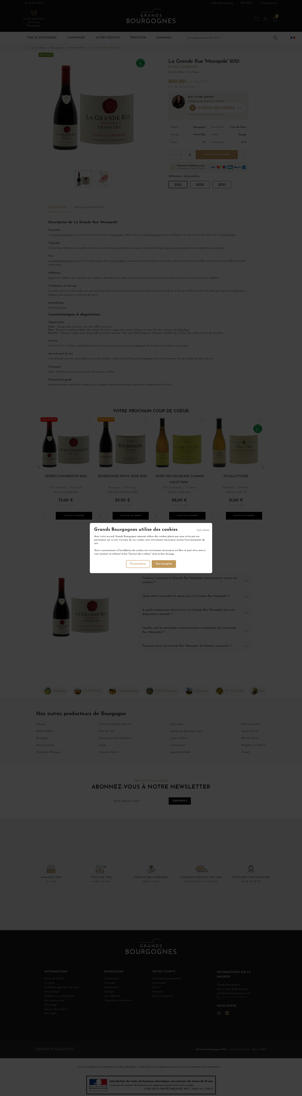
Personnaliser (138, 564)
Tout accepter (164, 564)
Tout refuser (203, 530)
